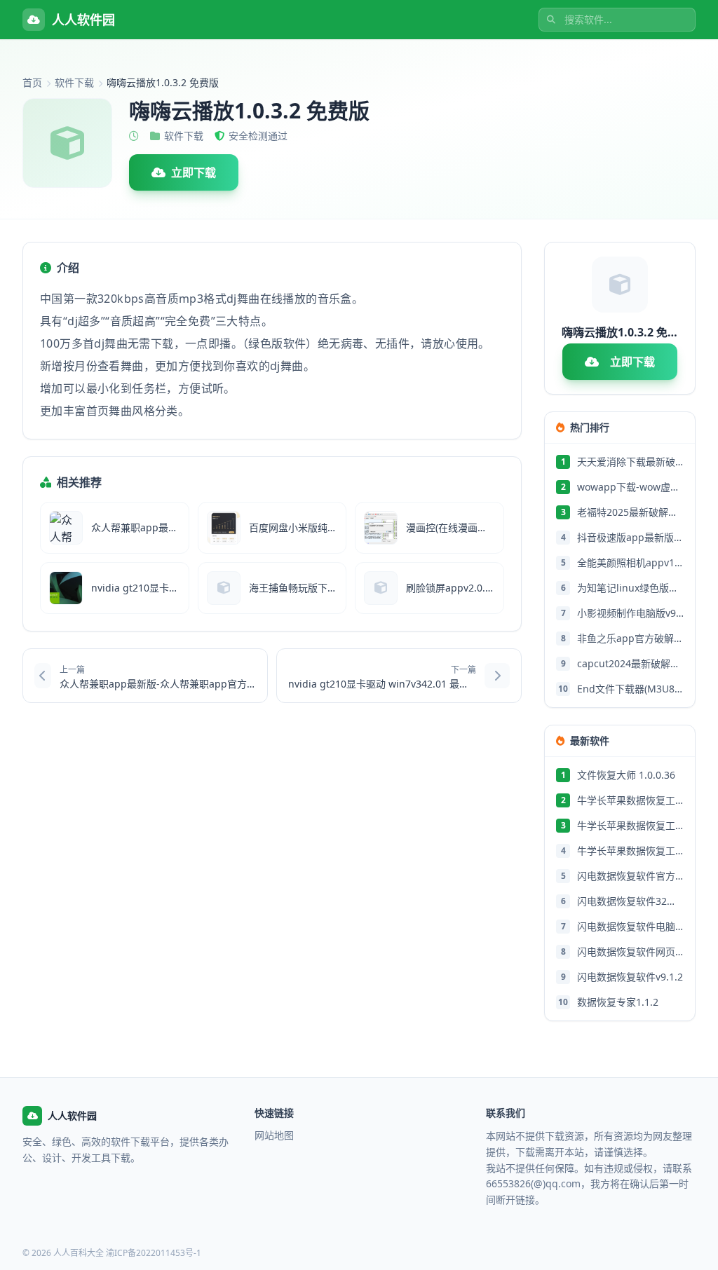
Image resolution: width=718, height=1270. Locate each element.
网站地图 (274, 1135)
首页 (32, 82)
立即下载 (193, 172)
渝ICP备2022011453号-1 (153, 1253)
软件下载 (74, 82)
